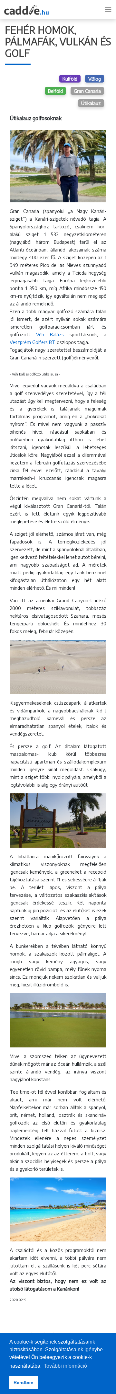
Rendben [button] (24, 1382)
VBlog (94, 79)
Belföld (55, 91)
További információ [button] (65, 1366)
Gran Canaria (87, 91)
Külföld (70, 79)
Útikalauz (91, 103)
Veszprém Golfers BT (32, 342)
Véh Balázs (50, 334)
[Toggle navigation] (108, 9)
